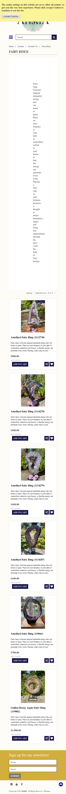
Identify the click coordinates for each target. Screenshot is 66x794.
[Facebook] (21, 784)
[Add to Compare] (46, 364)
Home (11, 46)
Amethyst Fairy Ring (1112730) (28, 337)
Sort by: (29, 293)
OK (11, 16)
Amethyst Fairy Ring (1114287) (28, 559)
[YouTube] (17, 784)
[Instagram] (11, 784)
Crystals (21, 46)
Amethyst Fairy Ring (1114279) (28, 485)
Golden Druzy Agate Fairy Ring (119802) (28, 709)
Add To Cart (20, 364)
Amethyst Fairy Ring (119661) (27, 633)
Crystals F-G (33, 46)
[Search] (54, 37)
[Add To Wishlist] (52, 364)
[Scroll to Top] (61, 784)
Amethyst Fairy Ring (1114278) (28, 411)
